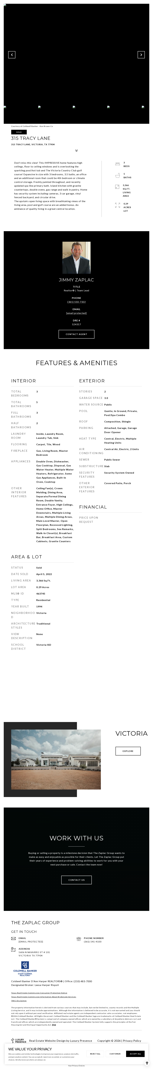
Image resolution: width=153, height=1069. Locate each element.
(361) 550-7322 (76, 301)
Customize (115, 1054)
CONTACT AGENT (76, 334)
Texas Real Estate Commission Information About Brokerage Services (43, 997)
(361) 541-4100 (92, 941)
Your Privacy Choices (76, 1065)
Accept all (135, 1054)
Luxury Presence (81, 1040)
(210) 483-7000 (83, 981)
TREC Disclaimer (19, 1001)
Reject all (95, 1054)
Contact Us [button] (76, 880)
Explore (128, 751)
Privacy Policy (132, 1040)
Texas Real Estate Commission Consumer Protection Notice (39, 993)
